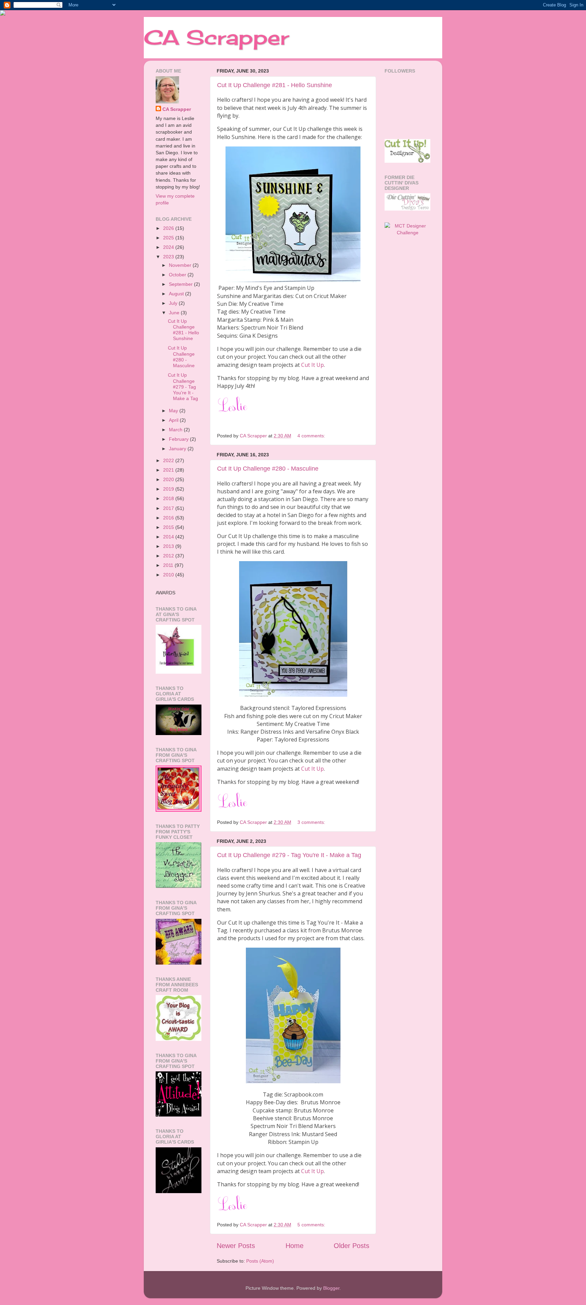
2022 (169, 460)
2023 (169, 256)
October (178, 274)
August (177, 293)
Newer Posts (236, 1245)
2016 (169, 517)
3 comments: (312, 822)
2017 (169, 508)
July (174, 303)
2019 (169, 489)
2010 (169, 574)
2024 (169, 247)
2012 (169, 555)
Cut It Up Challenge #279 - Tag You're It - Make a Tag (289, 855)
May (174, 410)
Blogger (331, 1288)
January (178, 448)
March (176, 429)
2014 (169, 536)
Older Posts (351, 1245)
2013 (169, 546)
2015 (169, 527)
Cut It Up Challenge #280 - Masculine (267, 468)
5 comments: (312, 1224)
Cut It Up (312, 365)
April (174, 420)
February (179, 439)
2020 (169, 479)
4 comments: (312, 435)
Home (295, 1245)
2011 (169, 565)
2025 (169, 237)
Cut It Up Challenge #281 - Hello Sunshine (274, 85)
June (175, 312)
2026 (169, 228)
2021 (169, 470)
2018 (169, 498)
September (181, 284)
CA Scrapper (216, 37)
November (181, 265)
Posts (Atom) (260, 1261)
